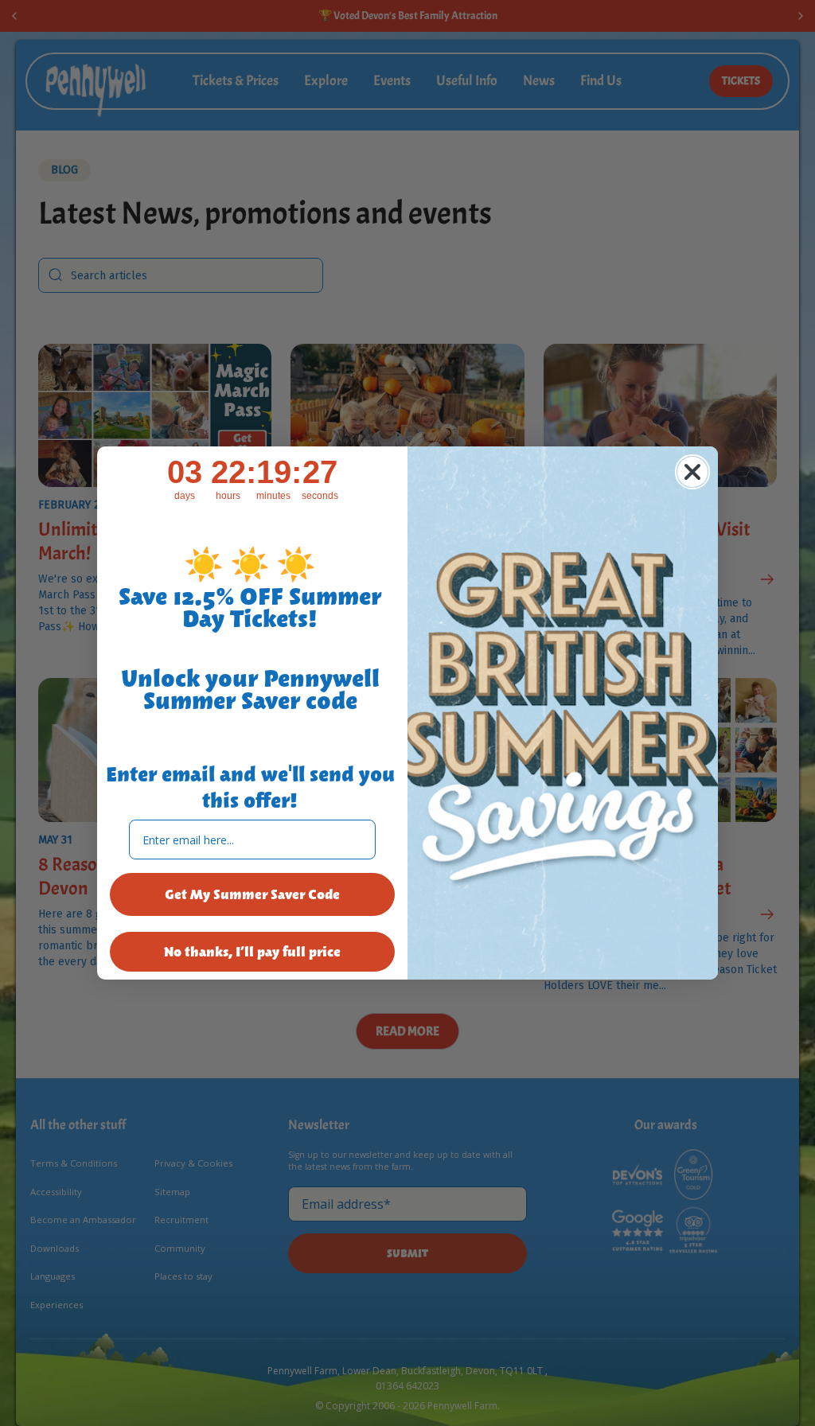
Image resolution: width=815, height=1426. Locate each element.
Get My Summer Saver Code (252, 894)
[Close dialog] (692, 472)
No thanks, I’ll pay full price (252, 951)
